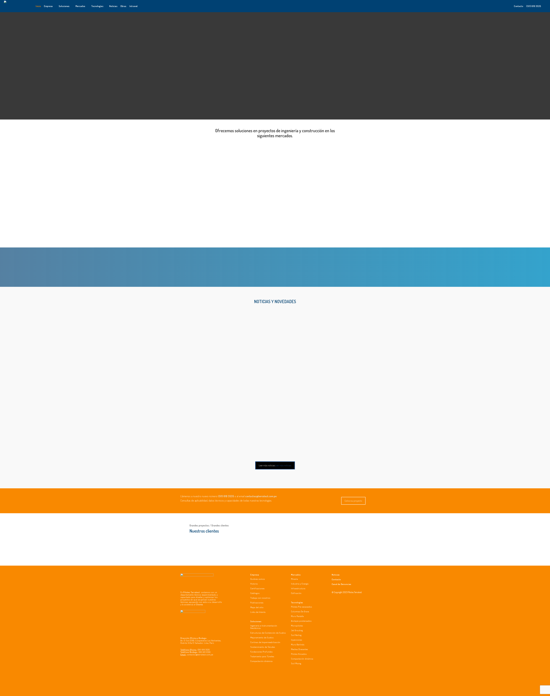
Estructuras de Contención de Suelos (268, 632)
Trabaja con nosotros (260, 598)
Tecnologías (297, 602)
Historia (254, 583)
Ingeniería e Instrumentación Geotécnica (263, 626)
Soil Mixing (296, 663)
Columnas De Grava (300, 611)
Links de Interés (258, 612)
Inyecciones (296, 639)
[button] (203, 247)
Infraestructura (298, 588)
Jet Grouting (297, 630)
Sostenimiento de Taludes (262, 647)
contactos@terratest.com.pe (200, 654)
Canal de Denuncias (341, 584)
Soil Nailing (296, 635)
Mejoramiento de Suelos (262, 637)
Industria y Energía (300, 583)
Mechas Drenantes (299, 649)
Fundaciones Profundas (261, 651)
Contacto (336, 579)
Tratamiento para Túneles (262, 656)
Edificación (296, 593)
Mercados (296, 574)
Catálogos (255, 593)
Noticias (336, 574)
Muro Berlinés (297, 644)
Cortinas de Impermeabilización (265, 642)
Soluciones (255, 621)
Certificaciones (257, 588)
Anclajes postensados (301, 621)
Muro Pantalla (297, 616)
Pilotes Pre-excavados (301, 607)
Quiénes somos (257, 579)
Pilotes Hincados (299, 654)
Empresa (254, 574)
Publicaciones (256, 602)
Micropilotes (297, 625)
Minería (294, 579)
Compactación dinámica (261, 661)
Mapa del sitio (257, 607)
